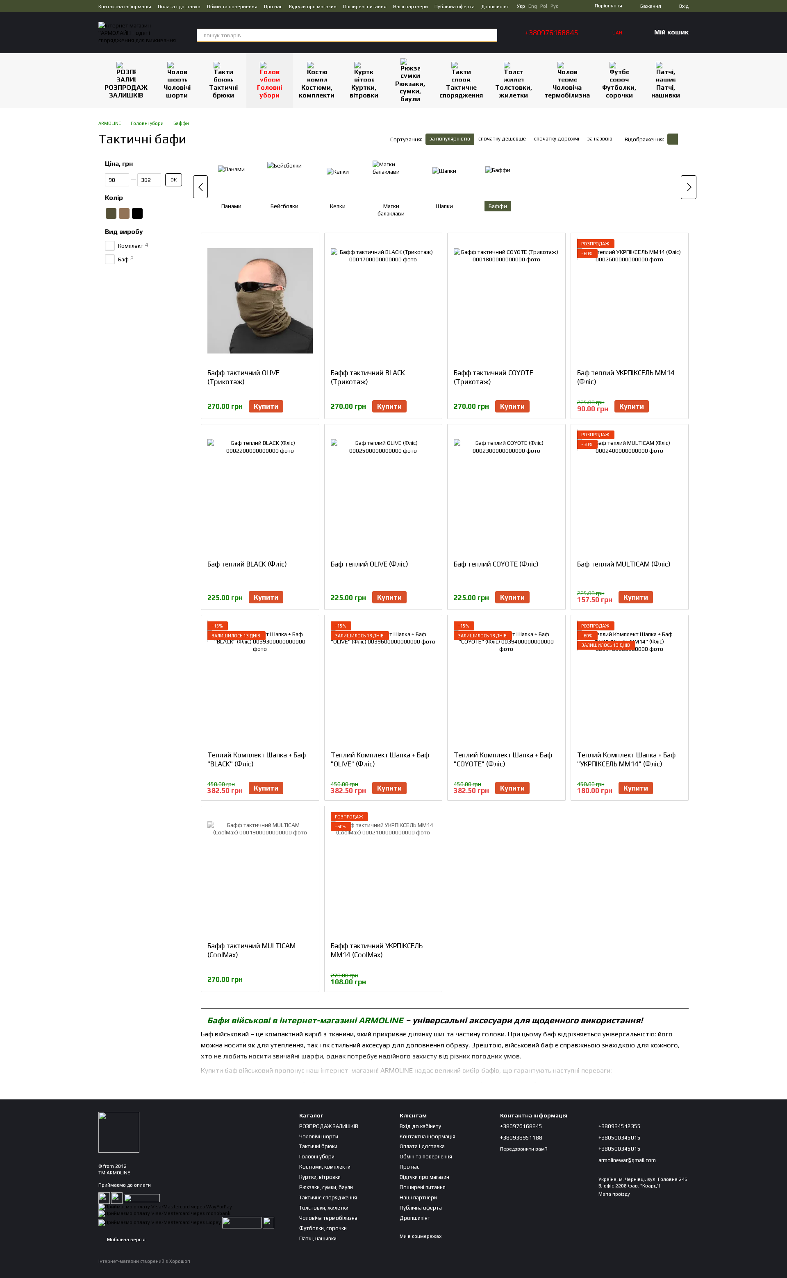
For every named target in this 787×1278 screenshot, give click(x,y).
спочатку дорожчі (556, 139)
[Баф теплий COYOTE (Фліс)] (506, 492)
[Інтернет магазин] (118, 1131)
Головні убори (269, 91)
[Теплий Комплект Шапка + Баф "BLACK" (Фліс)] (260, 682)
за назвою (599, 139)
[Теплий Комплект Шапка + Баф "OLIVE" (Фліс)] (383, 682)
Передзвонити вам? (524, 1149)
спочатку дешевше (502, 139)
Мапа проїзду (614, 1194)
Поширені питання (365, 6)
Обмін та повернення (232, 6)
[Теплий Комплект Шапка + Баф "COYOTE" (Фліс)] (506, 682)
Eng (532, 6)
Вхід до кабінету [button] (420, 1126)
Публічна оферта (454, 6)
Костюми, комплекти (316, 91)
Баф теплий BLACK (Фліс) (247, 564)
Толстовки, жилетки (513, 91)
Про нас (273, 6)
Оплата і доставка (179, 6)
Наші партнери (410, 6)
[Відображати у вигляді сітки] (672, 139)
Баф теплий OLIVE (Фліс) (369, 564)
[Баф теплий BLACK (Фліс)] (260, 492)
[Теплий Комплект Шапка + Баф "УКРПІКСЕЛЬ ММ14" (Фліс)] (629, 682)
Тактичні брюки (223, 91)
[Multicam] (163, 213)
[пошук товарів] (490, 35)
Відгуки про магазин (313, 6)
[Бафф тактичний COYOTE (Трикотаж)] (506, 300)
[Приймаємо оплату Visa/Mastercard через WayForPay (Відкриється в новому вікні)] (165, 1207)
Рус (554, 6)
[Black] (137, 213)
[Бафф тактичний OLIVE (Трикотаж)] (260, 300)
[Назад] (200, 186)
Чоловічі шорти (177, 91)
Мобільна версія (126, 1239)
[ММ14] (150, 213)
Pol (543, 6)
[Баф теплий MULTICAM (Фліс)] (629, 492)
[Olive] (111, 213)
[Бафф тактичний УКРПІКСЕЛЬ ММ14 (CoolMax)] (383, 873)
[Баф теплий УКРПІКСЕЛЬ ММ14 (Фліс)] (629, 300)
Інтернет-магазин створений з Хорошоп (144, 1261)
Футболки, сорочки (619, 91)
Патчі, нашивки (665, 91)
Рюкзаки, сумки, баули (410, 91)
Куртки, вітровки (364, 91)
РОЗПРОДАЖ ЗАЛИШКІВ (126, 91)
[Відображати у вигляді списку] (683, 139)
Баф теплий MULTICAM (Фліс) (624, 564)
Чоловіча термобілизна (567, 91)
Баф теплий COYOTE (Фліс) (496, 564)
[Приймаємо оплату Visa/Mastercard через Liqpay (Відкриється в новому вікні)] (159, 1222)
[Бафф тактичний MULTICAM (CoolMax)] (260, 873)
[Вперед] (688, 187)
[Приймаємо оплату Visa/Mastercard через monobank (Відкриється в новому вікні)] (164, 1213)
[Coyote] (124, 213)
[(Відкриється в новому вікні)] (242, 1222)
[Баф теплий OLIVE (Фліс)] (383, 492)
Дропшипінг (495, 6)
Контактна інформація (124, 6)
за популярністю (450, 139)
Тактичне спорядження (461, 91)
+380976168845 (551, 32)
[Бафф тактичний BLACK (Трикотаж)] (383, 300)
